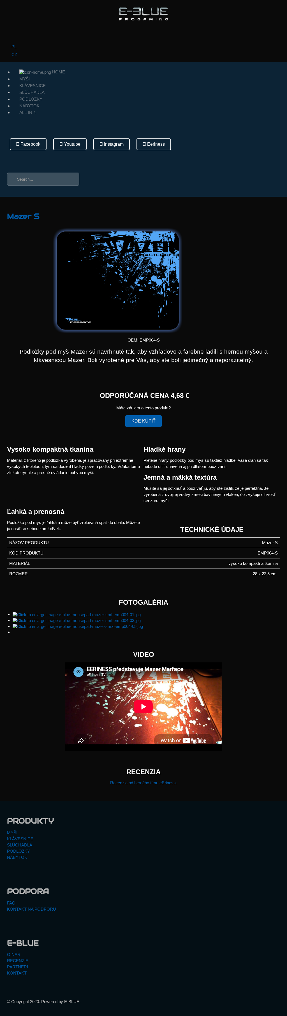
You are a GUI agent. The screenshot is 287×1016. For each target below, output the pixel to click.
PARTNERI (17, 966)
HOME (58, 71)
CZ (13, 54)
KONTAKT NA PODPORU (31, 909)
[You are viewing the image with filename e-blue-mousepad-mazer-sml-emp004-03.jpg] (77, 620)
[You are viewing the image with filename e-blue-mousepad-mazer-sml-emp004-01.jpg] (77, 614)
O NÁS (13, 954)
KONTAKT (17, 973)
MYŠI (24, 78)
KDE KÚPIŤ (143, 421)
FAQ (11, 903)
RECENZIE (17, 960)
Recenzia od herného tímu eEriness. (143, 782)
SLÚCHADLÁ (32, 92)
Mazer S (23, 216)
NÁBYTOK (29, 105)
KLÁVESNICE (32, 85)
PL (13, 46)
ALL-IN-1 (27, 112)
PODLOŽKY (30, 99)
